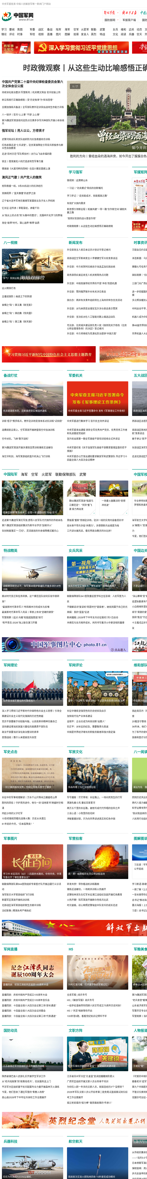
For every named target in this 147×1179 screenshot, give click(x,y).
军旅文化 (75, 751)
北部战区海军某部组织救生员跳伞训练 (21, 905)
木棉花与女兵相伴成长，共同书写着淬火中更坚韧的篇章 (95, 622)
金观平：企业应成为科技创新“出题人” (86, 721)
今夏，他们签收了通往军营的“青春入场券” (23, 1091)
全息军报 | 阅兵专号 (77, 994)
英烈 (93, 34)
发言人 (85, 34)
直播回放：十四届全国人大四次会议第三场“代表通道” (29, 1016)
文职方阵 (75, 1030)
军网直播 (10, 949)
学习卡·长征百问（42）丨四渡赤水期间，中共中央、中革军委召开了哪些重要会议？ (32, 875)
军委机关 (75, 375)
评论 (12, 34)
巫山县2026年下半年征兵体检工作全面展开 (24, 1097)
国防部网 (110, 20)
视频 (41, 34)
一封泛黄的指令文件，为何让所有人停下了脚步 (27, 787)
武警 (102, 29)
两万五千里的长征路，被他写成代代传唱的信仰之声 (93, 808)
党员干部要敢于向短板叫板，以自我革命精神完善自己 (29, 721)
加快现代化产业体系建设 (79, 716)
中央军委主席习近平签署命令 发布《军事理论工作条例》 (97, 410)
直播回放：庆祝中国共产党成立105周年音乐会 (26, 1000)
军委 (32, 29)
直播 (49, 34)
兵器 (131, 34)
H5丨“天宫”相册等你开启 (79, 1010)
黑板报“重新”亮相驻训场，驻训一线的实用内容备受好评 (95, 520)
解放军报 (112, 13)
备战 (49, 29)
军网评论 (75, 665)
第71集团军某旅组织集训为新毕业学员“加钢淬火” (27, 525)
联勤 (93, 29)
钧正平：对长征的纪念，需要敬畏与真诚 (87, 726)
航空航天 (75, 1141)
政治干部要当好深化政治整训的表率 (20, 731)
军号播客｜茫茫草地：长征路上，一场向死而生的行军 (94, 797)
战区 (41, 29)
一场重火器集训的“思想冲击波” (113, 502)
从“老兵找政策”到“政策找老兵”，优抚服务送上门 (26, 1081)
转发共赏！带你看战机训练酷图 (83, 883)
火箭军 (85, 29)
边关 (131, 29)
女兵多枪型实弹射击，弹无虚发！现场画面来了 (92, 585)
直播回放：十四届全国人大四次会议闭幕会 (24, 1010)
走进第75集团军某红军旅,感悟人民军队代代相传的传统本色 (32, 520)
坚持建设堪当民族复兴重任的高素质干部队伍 (25, 726)
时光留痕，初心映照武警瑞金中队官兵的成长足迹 (92, 905)
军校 (32, 34)
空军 (76, 29)
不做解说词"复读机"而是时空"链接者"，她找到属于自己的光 (97, 606)
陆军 (58, 29)
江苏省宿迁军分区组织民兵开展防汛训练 (23, 1066)
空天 (139, 34)
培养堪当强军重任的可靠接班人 (19, 700)
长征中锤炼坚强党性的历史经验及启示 (86, 710)
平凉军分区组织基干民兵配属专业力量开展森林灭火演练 (30, 1086)
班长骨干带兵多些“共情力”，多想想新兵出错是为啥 (93, 525)
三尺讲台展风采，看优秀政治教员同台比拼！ (90, 530)
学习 (4, 29)
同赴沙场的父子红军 (12, 813)
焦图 (20, 29)
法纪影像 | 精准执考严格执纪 (16, 910)
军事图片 (10, 838)
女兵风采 (75, 550)
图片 (58, 34)
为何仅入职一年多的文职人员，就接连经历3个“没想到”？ (96, 1086)
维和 (123, 29)
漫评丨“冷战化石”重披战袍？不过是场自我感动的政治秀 (96, 700)
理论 (4, 34)
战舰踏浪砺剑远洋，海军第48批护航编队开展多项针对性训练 (32, 587)
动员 (139, 29)
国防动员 (10, 1030)
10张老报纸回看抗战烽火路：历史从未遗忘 (24, 818)
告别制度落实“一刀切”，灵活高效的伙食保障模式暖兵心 (30, 530)
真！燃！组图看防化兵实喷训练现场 (86, 873)
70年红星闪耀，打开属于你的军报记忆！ (89, 984)
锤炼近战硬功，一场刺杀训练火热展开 (86, 889)
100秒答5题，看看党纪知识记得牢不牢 (87, 1016)
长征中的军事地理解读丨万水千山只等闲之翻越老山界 (29, 797)
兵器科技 (10, 1141)
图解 (67, 34)
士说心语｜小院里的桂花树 (81, 813)
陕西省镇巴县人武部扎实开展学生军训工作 (24, 1076)
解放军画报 (130, 13)
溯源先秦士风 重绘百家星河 (81, 802)
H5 (71, 949)
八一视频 (10, 242)
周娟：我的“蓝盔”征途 (78, 612)
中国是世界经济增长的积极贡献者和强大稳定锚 (91, 731)
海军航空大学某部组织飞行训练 (18, 894)
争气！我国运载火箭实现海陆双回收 (21, 278)
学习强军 (75, 172)
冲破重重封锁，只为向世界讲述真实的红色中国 (91, 818)
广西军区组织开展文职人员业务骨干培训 (87, 1081)
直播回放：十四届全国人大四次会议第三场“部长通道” (29, 1005)
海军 (67, 29)
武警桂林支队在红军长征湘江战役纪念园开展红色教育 (94, 894)
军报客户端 (129, 20)
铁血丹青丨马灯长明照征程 (82, 787)
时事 (20, 34)
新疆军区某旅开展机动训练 (15, 899)
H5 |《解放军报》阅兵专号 (80, 1000)
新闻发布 (75, 242)
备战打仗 (10, 375)
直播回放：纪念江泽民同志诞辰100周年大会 (25, 984)
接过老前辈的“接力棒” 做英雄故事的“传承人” (89, 1102)
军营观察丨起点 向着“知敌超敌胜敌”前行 (22, 617)
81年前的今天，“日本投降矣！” (18, 823)
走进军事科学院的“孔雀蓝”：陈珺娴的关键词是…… (94, 1066)
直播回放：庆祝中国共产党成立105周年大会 (24, 994)
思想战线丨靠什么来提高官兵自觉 (19, 737)
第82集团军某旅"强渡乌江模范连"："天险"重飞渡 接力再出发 (81, 505)
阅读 (123, 34)
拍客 (76, 34)
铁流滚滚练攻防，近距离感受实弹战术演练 (25, 410)
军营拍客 (75, 838)
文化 (115, 34)
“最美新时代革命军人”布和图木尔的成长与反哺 (25, 606)
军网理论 (10, 665)
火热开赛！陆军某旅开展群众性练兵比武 (87, 899)
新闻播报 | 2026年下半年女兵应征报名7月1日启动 (92, 617)
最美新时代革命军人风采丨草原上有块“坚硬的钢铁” (28, 612)
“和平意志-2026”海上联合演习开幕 (19, 622)
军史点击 (10, 751)
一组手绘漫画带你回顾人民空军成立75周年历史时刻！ (94, 1005)
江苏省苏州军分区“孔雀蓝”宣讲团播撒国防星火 (90, 1076)
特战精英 (10, 550)
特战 (102, 34)
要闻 (12, 29)
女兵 (115, 29)
